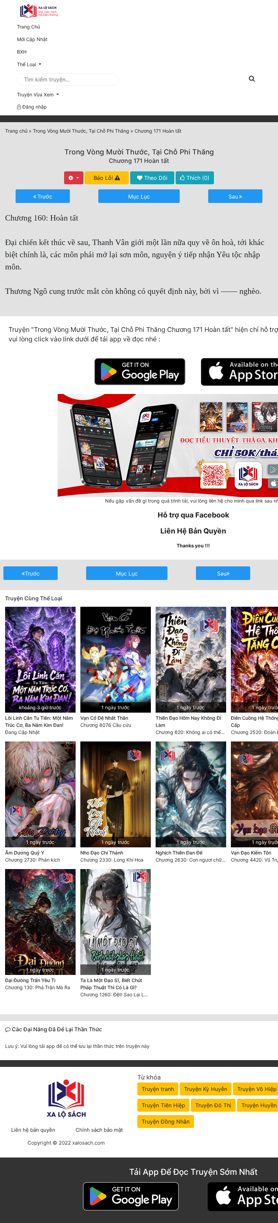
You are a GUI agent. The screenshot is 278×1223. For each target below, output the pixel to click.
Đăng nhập (34, 107)
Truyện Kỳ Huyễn (205, 1089)
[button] (139, 94)
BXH (21, 52)
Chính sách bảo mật (99, 1130)
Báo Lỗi (104, 177)
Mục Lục (139, 196)
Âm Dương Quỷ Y (24, 852)
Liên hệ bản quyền (33, 1130)
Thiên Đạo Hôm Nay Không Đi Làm (188, 721)
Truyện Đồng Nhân (166, 1121)
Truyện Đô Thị (213, 1105)
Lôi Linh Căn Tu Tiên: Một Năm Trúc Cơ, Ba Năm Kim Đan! (39, 721)
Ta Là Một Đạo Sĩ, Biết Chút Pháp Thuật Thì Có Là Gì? (111, 983)
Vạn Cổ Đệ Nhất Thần (104, 718)
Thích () (197, 177)
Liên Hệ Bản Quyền (193, 531)
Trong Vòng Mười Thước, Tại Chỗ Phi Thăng (139, 152)
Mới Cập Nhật (41, 39)
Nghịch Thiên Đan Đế (179, 852)
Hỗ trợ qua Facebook (193, 515)
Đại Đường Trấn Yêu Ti (30, 980)
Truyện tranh (158, 1089)
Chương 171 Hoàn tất (139, 160)
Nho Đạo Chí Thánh (101, 852)
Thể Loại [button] (27, 64)
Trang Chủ (28, 27)
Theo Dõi (154, 177)
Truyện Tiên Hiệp (163, 1105)
